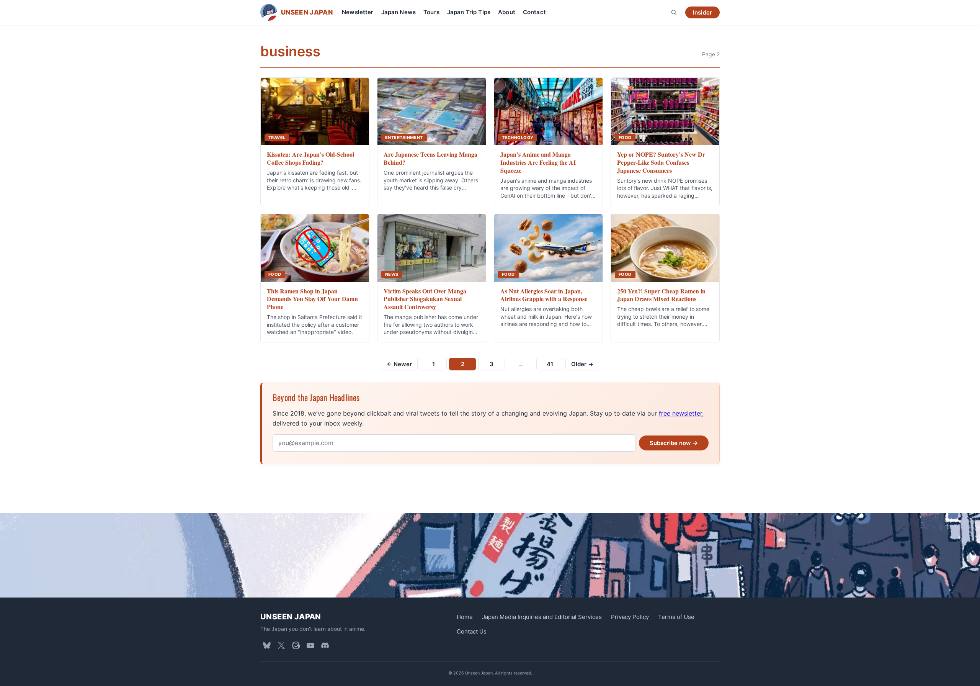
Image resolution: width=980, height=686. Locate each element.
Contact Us (472, 631)
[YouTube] (310, 645)
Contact (534, 12)
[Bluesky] (266, 645)
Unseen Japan (290, 616)
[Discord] (325, 645)
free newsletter (680, 413)
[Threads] (295, 645)
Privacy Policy (630, 617)
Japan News (398, 12)
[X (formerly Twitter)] (281, 645)
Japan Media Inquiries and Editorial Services (542, 617)
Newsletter (358, 12)
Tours (431, 12)
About (506, 12)
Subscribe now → (674, 443)
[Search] (674, 12)
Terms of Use (676, 617)
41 (550, 364)
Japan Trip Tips (468, 12)
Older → (582, 364)
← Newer (399, 364)
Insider (702, 12)
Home (465, 617)
